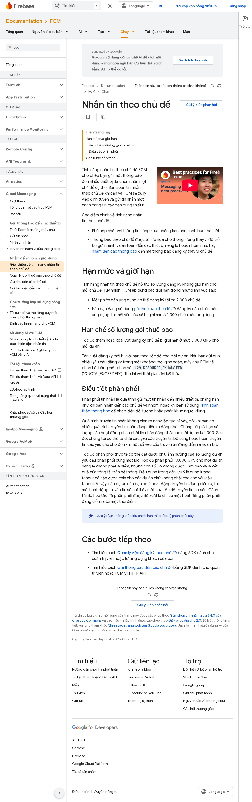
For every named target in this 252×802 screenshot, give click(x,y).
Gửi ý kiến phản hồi (201, 104)
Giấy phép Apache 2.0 (184, 620)
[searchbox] (33, 47)
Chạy (124, 31)
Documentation (24, 21)
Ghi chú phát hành (197, 693)
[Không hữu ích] (219, 85)
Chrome (78, 748)
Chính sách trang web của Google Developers (142, 625)
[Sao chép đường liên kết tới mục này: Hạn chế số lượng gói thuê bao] (178, 330)
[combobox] (76, 5)
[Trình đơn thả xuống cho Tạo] (110, 32)
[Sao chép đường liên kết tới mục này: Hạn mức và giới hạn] (159, 272)
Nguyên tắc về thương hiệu (204, 701)
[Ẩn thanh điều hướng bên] (59, 793)
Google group (194, 685)
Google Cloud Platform (90, 763)
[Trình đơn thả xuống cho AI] (88, 32)
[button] (29, 85)
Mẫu (186, 31)
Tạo (101, 31)
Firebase (88, 86)
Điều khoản (80, 792)
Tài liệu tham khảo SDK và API (94, 677)
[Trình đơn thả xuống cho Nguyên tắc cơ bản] (68, 32)
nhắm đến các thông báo (114, 251)
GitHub (77, 701)
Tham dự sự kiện (140, 701)
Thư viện (78, 693)
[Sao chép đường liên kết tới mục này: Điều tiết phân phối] (144, 389)
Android (78, 740)
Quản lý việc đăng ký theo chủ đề (147, 552)
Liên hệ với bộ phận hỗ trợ (202, 669)
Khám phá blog (139, 669)
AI (80, 31)
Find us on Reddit (141, 677)
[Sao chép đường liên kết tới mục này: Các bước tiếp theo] (156, 540)
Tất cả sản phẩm (84, 771)
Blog (162, 6)
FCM (55, 21)
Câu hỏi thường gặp (198, 708)
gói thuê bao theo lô (152, 308)
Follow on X (136, 685)
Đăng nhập (237, 6)
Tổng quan (14, 31)
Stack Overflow (195, 677)
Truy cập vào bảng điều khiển (197, 6)
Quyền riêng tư (105, 792)
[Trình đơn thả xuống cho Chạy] (135, 32)
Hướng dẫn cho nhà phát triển (95, 669)
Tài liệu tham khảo (159, 31)
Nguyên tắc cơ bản (47, 31)
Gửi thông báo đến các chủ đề (145, 567)
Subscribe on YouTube (144, 693)
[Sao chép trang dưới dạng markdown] (103, 117)
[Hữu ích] (212, 85)
